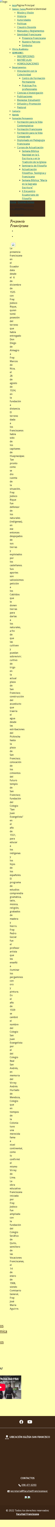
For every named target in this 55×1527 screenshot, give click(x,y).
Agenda (15, 114)
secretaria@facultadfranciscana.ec (29, 1491)
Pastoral (21, 107)
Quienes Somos (19, 9)
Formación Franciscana (29, 129)
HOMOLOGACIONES (28, 63)
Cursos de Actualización (30, 147)
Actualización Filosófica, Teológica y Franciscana (34, 173)
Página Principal (26, 5)
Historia (21, 16)
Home (13, 202)
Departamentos (19, 67)
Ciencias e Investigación (30, 92)
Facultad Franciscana (27, 1514)
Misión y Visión (25, 12)
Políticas (21, 23)
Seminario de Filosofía (34, 165)
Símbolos (27, 45)
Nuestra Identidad (36, 9)
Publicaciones (24, 96)
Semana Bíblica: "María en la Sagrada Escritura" (34, 184)
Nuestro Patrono (31, 41)
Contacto (16, 111)
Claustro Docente (26, 27)
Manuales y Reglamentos (30, 30)
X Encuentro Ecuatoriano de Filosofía (30, 195)
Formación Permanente (22, 118)
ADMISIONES (17, 52)
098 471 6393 (29, 1485)
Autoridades (24, 20)
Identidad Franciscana (29, 34)
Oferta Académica (20, 49)
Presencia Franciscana (34, 38)
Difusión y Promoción (29, 103)
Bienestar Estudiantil (28, 100)
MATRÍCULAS (24, 60)
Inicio (14, 5)
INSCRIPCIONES (25, 56)
